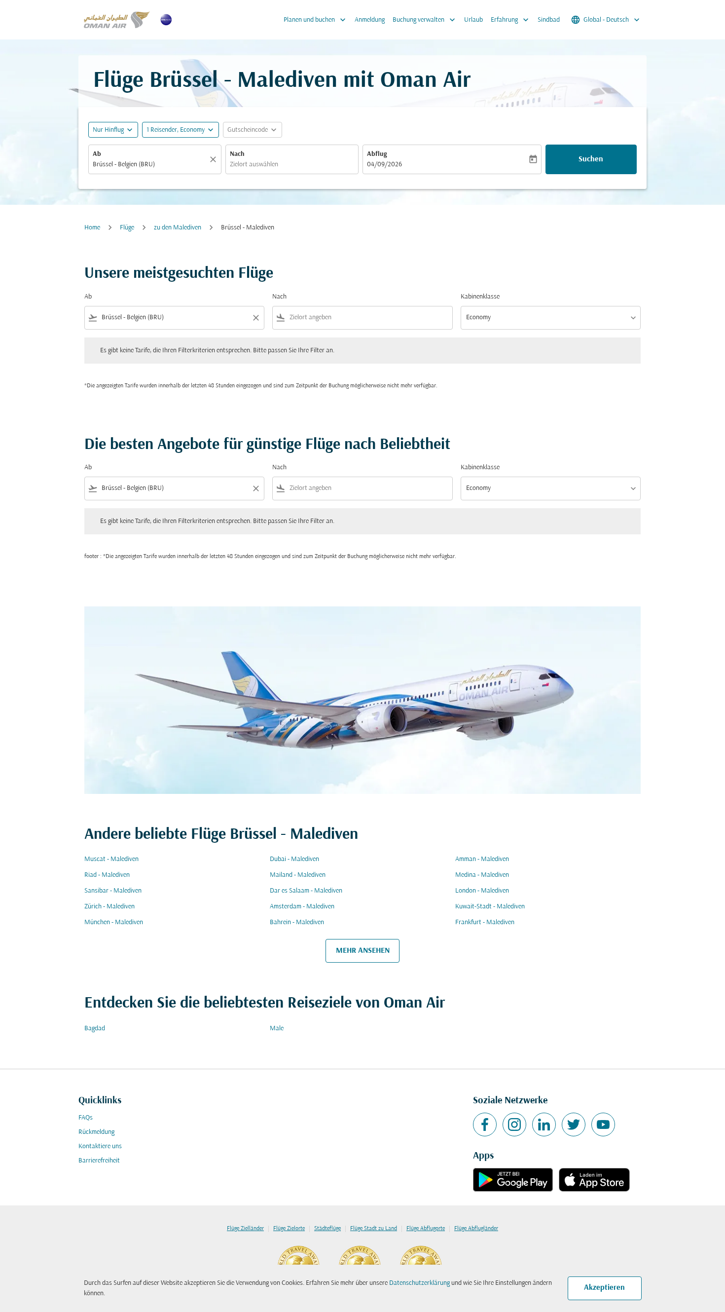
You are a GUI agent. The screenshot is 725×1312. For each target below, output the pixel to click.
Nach (237, 154)
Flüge (127, 227)
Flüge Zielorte (289, 1229)
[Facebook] (485, 1124)
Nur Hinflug (108, 130)
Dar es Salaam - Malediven (306, 891)
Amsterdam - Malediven (302, 906)
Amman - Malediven (482, 859)
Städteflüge (327, 1229)
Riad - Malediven (107, 875)
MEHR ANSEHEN (363, 951)
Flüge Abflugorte (425, 1229)
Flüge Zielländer (245, 1229)
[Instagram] (514, 1124)
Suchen (591, 159)
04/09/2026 (384, 164)
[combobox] (150, 164)
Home (92, 227)
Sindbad (549, 20)
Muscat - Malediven (111, 859)
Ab (97, 154)
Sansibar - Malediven (113, 891)
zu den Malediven (177, 227)
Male (277, 1028)
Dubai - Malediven (294, 859)
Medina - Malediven (482, 875)
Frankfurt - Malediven (484, 922)
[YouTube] (603, 1124)
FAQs (85, 1118)
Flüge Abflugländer (476, 1229)
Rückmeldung (96, 1132)
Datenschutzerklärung (419, 1283)
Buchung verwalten (425, 20)
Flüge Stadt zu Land (373, 1229)
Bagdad (94, 1028)
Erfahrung (511, 20)
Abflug (377, 154)
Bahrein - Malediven (297, 922)
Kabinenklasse (480, 296)
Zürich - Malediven (109, 906)
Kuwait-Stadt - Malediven (490, 906)
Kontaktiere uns (100, 1146)
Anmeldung (370, 20)
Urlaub (473, 20)
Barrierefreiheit (99, 1160)
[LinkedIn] (544, 1124)
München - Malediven (113, 922)
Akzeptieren (604, 1288)
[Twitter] (573, 1124)
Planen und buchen (316, 20)
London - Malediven (482, 891)
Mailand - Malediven (298, 875)
